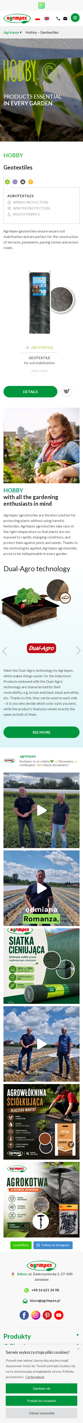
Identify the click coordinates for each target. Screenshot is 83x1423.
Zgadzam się (41, 1388)
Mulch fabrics (26, 214)
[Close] (78, 1348)
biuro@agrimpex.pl (44, 1300)
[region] (41, 1384)
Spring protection (30, 202)
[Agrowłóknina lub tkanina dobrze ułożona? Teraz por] (41, 1199)
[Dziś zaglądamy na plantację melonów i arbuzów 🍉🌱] (41, 1044)
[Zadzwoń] (58, 18)
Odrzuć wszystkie (41, 1413)
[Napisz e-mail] (65, 18)
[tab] (7, 183)
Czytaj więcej (35, 1377)
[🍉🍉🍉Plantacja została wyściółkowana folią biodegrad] (41, 810)
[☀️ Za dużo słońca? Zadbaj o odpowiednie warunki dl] (41, 966)
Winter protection (31, 208)
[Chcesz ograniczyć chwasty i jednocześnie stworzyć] (41, 1122)
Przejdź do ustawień (41, 1401)
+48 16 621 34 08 (45, 1290)
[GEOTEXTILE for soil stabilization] (39, 305)
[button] (6, 651)
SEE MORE (41, 732)
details (30, 391)
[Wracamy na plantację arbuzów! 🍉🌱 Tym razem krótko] (41, 888)
